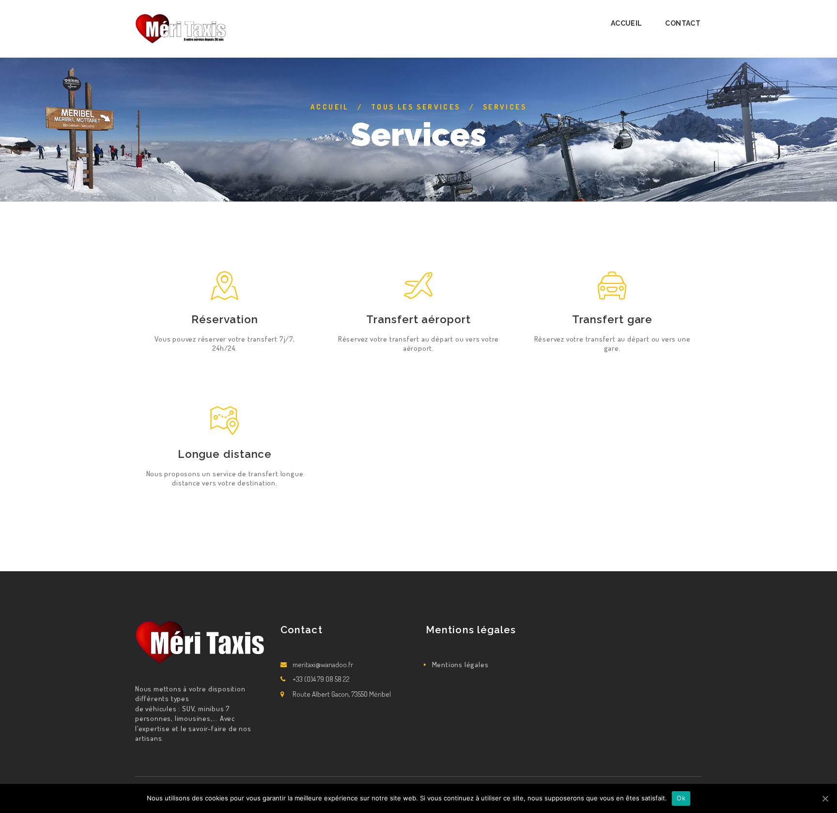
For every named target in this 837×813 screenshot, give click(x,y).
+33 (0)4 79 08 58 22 (321, 679)
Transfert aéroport (418, 319)
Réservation (224, 319)
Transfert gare (612, 319)
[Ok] (825, 798)
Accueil (329, 106)
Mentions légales (460, 664)
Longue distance (225, 454)
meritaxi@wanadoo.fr (323, 664)
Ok (681, 798)
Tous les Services (416, 106)
